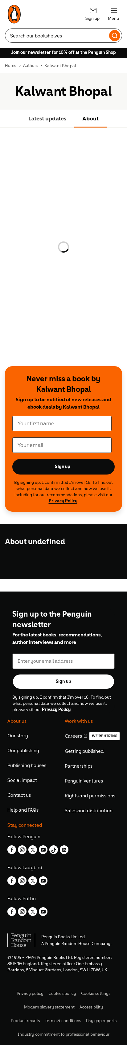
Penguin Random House (68, 943)
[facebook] (11, 849)
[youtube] (43, 849)
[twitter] (32, 849)
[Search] (114, 35)
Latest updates (47, 118)
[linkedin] (64, 849)
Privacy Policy (63, 501)
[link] (14, 14)
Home (11, 65)
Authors (30, 65)
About (90, 118)
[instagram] (22, 849)
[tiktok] (53, 849)
